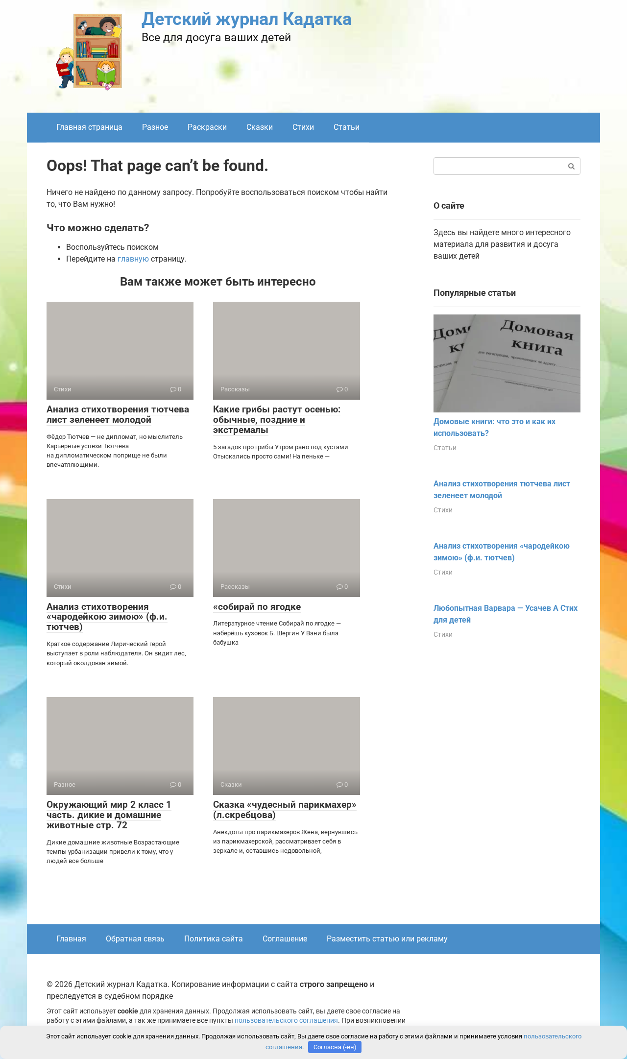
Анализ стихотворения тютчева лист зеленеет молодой (118, 414)
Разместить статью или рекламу (387, 938)
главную (133, 259)
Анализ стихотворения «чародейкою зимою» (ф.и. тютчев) (107, 617)
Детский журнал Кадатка (247, 19)
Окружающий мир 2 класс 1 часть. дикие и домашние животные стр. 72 (109, 815)
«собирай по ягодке (257, 606)
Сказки (259, 127)
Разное (155, 127)
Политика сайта (213, 938)
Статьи (347, 127)
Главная (71, 938)
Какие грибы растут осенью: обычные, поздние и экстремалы (276, 419)
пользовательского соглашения (286, 1020)
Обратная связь (135, 938)
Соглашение (285, 938)
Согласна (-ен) (335, 1047)
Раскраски (207, 127)
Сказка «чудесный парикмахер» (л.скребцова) (285, 809)
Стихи (303, 127)
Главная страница (89, 127)
